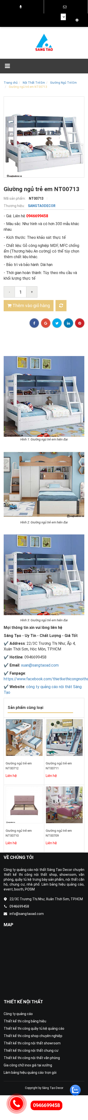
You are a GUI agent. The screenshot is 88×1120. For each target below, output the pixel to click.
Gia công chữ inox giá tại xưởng (28, 1065)
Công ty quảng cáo (18, 1014)
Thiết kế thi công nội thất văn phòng (32, 1058)
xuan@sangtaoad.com (40, 665)
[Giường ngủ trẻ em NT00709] (64, 804)
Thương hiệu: (14, 206)
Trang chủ (11, 82)
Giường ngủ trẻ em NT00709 (59, 833)
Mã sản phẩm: (15, 198)
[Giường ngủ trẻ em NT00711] (64, 737)
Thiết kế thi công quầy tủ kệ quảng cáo (34, 1028)
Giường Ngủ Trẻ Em (63, 82)
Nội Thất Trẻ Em (34, 82)
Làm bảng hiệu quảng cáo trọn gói (30, 1072)
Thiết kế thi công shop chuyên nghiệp (33, 1036)
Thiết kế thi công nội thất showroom (32, 1043)
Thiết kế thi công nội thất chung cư (31, 1050)
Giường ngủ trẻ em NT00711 (59, 766)
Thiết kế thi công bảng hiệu (25, 1021)
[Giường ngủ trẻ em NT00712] (24, 737)
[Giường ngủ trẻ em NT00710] (24, 804)
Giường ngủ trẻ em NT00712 (19, 766)
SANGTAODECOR (41, 206)
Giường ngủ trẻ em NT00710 (19, 833)
